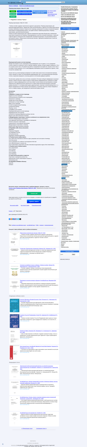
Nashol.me (14, 445)
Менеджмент (65, 166)
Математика (65, 48)
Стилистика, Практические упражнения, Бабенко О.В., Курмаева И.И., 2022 (38, 248)
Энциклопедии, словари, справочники (70, 241)
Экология (64, 89)
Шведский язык (65, 146)
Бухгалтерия (65, 172)
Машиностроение (66, 210)
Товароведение (65, 176)
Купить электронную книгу (24, 13)
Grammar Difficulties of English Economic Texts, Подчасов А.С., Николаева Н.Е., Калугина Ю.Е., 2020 (38, 300)
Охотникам (64, 193)
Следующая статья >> (41, 428)
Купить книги (34, 201)
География (64, 96)
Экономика (64, 169)
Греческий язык (65, 138)
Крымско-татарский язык (67, 130)
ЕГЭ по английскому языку (68, 16)
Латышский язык (66, 140)
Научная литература (67, 105)
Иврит (63, 150)
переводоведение (49, 225)
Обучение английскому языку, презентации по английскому (68, 19)
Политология (65, 59)
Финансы (64, 170)
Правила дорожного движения (69, 68)
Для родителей (65, 103)
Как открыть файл (52, 10)
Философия (64, 82)
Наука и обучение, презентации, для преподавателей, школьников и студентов (69, 41)
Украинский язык (66, 121)
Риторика (64, 74)
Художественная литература (68, 73)
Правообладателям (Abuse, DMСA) (52, 15)
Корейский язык (65, 129)
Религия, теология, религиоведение (70, 91)
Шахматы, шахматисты (67, 216)
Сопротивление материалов (68, 109)
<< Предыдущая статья (26, 428)
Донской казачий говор (67, 149)
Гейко (37, 225)
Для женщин (65, 212)
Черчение (64, 79)
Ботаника (64, 71)
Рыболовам (64, 231)
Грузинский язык (66, 156)
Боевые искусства (66, 239)
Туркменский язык (66, 159)
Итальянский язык (66, 118)
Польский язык (65, 141)
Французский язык (66, 114)
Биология (64, 57)
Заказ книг (64, 207)
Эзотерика (64, 179)
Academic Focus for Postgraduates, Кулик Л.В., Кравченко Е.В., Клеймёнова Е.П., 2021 (39, 315)
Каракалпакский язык (67, 161)
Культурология (65, 102)
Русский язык (65, 50)
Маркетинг (64, 167)
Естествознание (65, 97)
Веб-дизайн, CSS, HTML (67, 228)
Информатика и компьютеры (68, 54)
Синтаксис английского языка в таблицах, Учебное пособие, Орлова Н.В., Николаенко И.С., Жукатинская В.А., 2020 (37, 266)
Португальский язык (66, 143)
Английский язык (66, 112)
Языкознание (65, 155)
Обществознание (66, 93)
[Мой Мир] (13, 219)
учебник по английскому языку (19, 225)
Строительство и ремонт (67, 196)
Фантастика (64, 225)
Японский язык (65, 147)
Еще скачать (13, 13)
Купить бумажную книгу (24, 11)
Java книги (64, 209)
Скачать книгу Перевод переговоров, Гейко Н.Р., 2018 (22, 188)
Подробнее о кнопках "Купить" (19, 19)
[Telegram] (16, 219)
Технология (64, 64)
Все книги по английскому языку (69, 12)
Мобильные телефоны (67, 194)
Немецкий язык (65, 117)
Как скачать (50, 12)
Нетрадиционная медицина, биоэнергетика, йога (68, 223)
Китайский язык (65, 152)
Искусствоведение (66, 62)
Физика (63, 53)
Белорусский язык (66, 123)
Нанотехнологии (66, 187)
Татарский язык (65, 126)
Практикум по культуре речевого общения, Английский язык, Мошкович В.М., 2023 (38, 281)
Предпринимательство (67, 175)
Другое (62, 244)
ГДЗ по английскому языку (68, 14)
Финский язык (65, 153)
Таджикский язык (66, 162)
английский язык (31, 225)
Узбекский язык (65, 127)
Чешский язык (65, 144)
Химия (63, 56)
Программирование (66, 218)
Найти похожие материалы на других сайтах (40, 12)
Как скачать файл (14, 205)
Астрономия (65, 85)
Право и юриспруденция (67, 83)
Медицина (64, 219)
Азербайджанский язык (67, 132)
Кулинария (64, 237)
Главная (63, 31)
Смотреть (12, 16)
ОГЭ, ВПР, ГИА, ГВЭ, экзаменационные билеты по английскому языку (68, 22)
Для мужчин (65, 230)
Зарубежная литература (67, 99)
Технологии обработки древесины (70, 201)
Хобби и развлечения (67, 182)
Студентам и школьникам (68, 100)
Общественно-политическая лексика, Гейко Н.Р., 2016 (32, 232)
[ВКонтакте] (9, 219)
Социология (65, 65)
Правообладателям (36, 205)
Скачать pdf (34, 193)
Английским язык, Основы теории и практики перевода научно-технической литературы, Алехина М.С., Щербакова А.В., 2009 (38, 398)
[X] (20, 219)
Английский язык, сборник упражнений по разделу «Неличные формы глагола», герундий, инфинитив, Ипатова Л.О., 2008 (39, 382)
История (64, 77)
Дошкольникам (65, 45)
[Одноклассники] (11, 219)
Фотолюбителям (65, 181)
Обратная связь (65, 247)
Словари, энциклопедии (67, 234)
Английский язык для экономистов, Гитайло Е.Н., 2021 (33, 412)
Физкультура (65, 86)
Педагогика (64, 67)
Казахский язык (65, 136)
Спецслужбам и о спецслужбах (69, 221)
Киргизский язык (66, 158)
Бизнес (63, 173)
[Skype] (18, 219)
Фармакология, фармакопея (68, 185)
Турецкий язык (65, 135)
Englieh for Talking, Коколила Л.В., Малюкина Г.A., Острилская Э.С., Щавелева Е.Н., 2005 (38, 331)
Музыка (63, 88)
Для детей (64, 60)
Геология (64, 206)
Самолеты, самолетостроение (69, 191)
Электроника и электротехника (69, 184)
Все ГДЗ (63, 35)
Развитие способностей (67, 215)
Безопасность (65, 236)
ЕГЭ (62, 37)
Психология (64, 80)
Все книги (63, 242)
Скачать (13, 11)
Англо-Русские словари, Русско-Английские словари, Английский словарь (69, 10)
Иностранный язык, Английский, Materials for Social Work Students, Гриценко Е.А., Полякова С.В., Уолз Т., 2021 (39, 347)
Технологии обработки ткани (68, 197)
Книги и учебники (65, 44)
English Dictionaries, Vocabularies (69, 6)
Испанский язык (65, 115)
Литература (64, 51)
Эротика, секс (65, 233)
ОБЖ (63, 76)
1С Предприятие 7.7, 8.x (67, 227)
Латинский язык (65, 120)
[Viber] (15, 219)
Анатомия (64, 70)
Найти (62, 245)
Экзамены (63, 38)
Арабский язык (65, 133)
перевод (42, 225)
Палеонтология (65, 94)
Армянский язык (66, 124)
